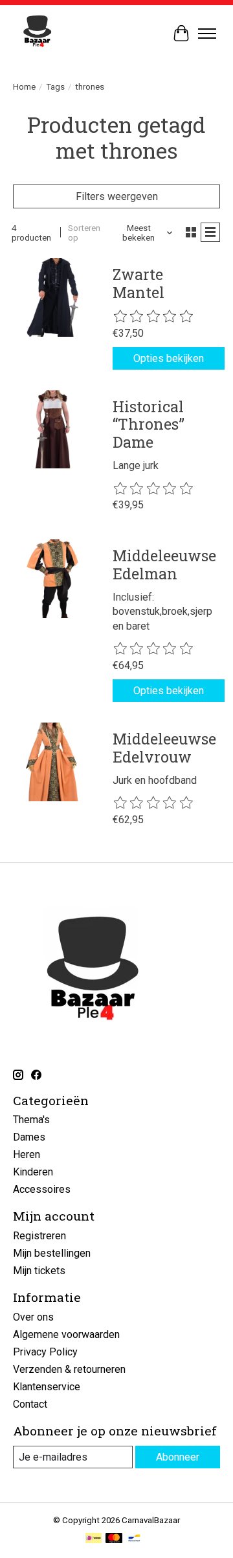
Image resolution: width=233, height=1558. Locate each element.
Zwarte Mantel (138, 283)
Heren (26, 1154)
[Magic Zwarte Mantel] (52, 297)
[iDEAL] (93, 1539)
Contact (30, 1404)
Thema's (31, 1120)
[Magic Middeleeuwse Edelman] (52, 578)
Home (24, 87)
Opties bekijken (168, 358)
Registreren (39, 1236)
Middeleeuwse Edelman (164, 564)
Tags (55, 87)
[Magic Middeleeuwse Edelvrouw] (52, 762)
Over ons (33, 1317)
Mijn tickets (39, 1270)
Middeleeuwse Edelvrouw (164, 747)
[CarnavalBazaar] (37, 33)
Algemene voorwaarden (66, 1334)
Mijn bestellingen (52, 1253)
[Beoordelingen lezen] (154, 317)
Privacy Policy (45, 1352)
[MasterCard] (113, 1539)
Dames (29, 1137)
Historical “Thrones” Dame (148, 424)
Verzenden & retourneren (69, 1369)
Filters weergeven (117, 196)
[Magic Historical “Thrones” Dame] (52, 429)
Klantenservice (46, 1387)
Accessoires (42, 1189)
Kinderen (33, 1172)
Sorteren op (84, 233)
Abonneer (177, 1457)
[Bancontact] (134, 1539)
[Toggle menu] (207, 33)
